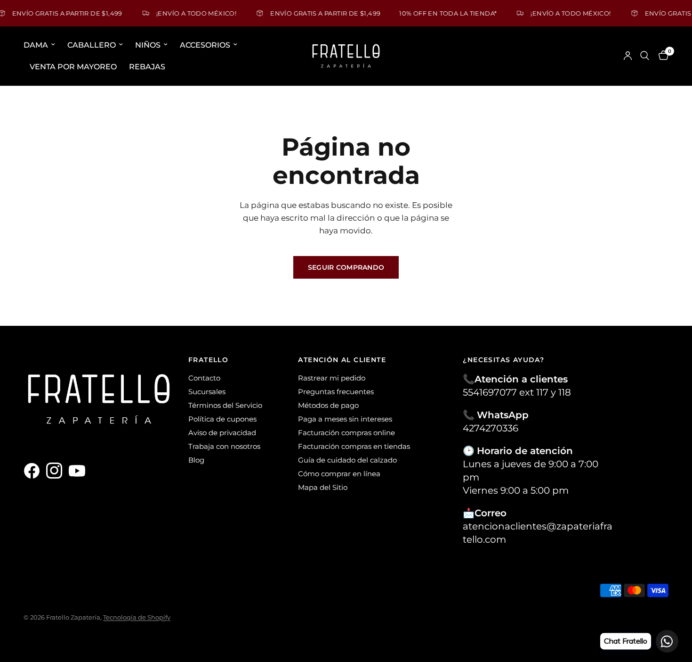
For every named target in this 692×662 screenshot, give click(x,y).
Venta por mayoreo (73, 66)
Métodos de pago (328, 405)
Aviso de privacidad (222, 432)
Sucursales (206, 391)
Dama (36, 45)
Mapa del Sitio (322, 487)
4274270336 (490, 428)
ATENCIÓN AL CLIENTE (342, 359)
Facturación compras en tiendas (354, 446)
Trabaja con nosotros (224, 446)
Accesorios (205, 45)
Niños (148, 45)
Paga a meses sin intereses (345, 418)
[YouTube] (79, 470)
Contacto (204, 377)
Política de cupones (222, 418)
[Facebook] (34, 470)
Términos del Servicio (225, 405)
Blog (196, 459)
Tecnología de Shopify (136, 617)
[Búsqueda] (645, 55)
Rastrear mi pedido (331, 377)
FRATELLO (208, 359)
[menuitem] (42, 45)
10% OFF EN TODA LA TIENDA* (439, 13)
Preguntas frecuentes (336, 391)
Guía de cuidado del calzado (347, 459)
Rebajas (147, 66)
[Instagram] (56, 470)
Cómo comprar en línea (339, 473)
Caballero (91, 45)
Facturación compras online (346, 432)
